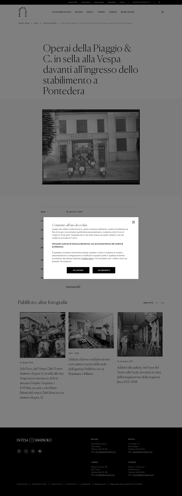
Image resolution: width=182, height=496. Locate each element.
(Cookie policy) (87, 258)
